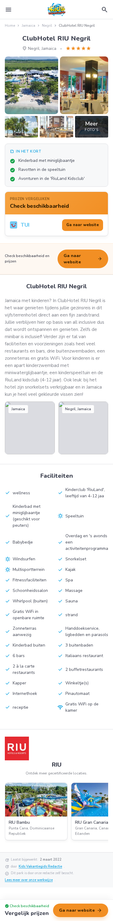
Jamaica (28, 25)
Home (10, 25)
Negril (47, 25)
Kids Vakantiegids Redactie (40, 866)
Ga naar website (83, 259)
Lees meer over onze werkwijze (29, 880)
